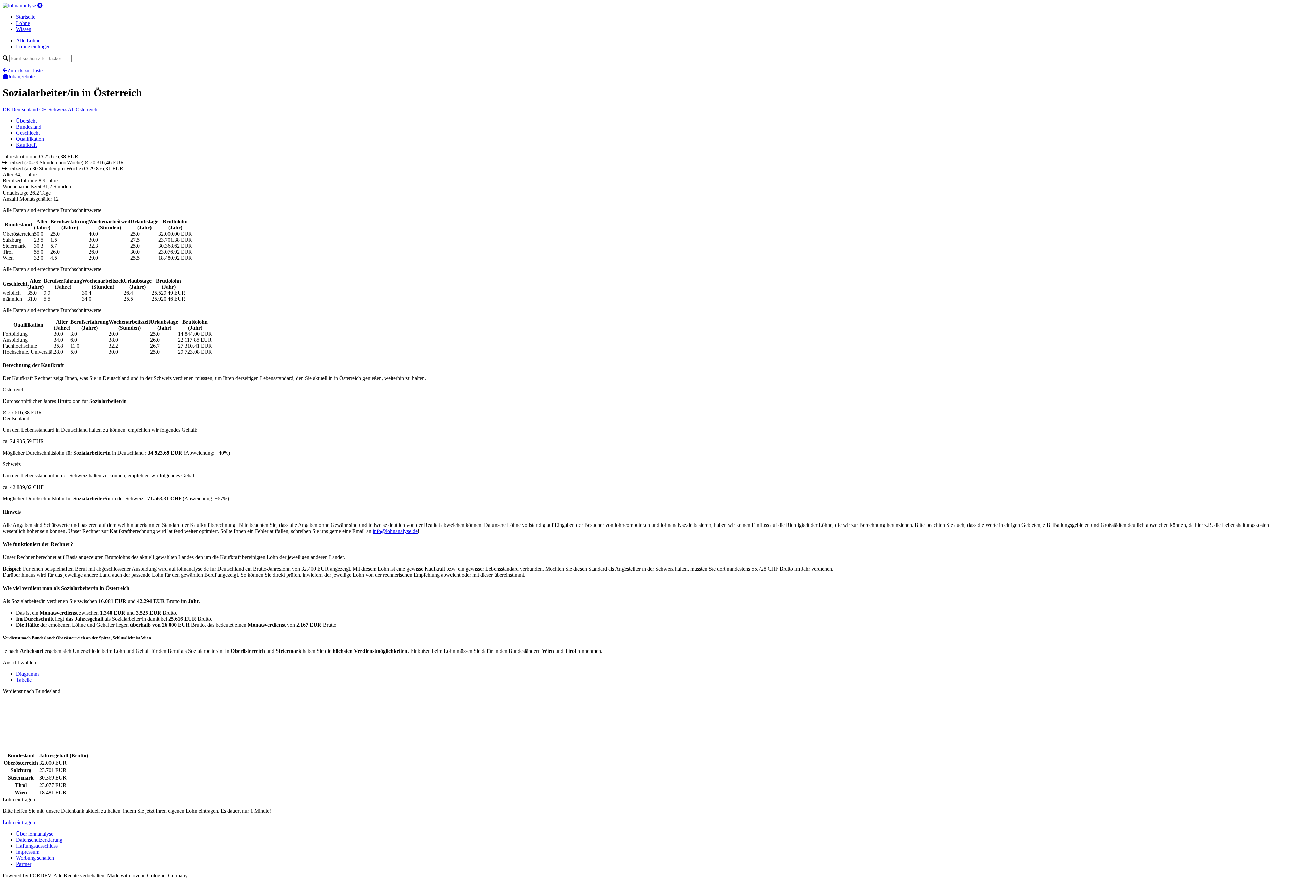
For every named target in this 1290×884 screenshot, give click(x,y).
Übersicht (26, 121)
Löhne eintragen (33, 46)
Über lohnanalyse (34, 834)
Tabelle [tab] (24, 680)
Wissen (23, 29)
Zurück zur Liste (25, 70)
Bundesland (28, 127)
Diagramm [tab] (27, 674)
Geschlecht (28, 133)
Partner (23, 864)
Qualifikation (30, 139)
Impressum (27, 852)
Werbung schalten (35, 858)
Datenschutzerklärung (39, 840)
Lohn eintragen (19, 822)
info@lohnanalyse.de (395, 531)
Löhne (23, 23)
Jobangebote (21, 76)
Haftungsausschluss (37, 846)
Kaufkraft (26, 145)
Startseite (25, 17)
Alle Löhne (28, 40)
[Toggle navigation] (40, 5)
